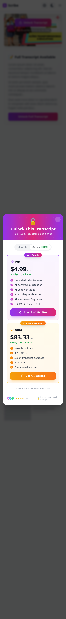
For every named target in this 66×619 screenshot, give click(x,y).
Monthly (22, 247)
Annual (39, 247)
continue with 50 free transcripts (34, 388)
